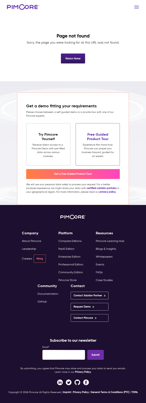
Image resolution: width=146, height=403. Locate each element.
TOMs (134, 392)
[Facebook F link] (60, 382)
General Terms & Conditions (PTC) (110, 392)
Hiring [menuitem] (39, 258)
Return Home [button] (73, 58)
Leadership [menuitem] (29, 248)
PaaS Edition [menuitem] (66, 248)
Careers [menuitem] (27, 258)
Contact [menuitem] (78, 286)
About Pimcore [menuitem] (31, 241)
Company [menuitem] (30, 233)
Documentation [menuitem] (48, 293)
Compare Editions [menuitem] (70, 241)
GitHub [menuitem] (42, 301)
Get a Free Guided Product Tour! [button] (73, 173)
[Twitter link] (69, 382)
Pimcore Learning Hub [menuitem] (110, 241)
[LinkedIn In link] (86, 382)
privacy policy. (108, 191)
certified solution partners (102, 188)
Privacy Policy (83, 371)
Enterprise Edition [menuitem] (69, 256)
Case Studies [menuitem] (104, 280)
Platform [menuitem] (65, 233)
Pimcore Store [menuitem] (67, 280)
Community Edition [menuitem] (70, 272)
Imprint (67, 392)
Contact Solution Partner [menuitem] (88, 295)
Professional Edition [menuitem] (70, 264)
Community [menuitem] (47, 286)
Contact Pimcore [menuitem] (83, 317)
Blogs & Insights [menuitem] (106, 248)
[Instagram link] (77, 382)
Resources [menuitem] (104, 233)
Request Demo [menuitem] (82, 306)
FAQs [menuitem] (99, 272)
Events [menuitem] (100, 264)
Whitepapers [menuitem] (104, 256)
